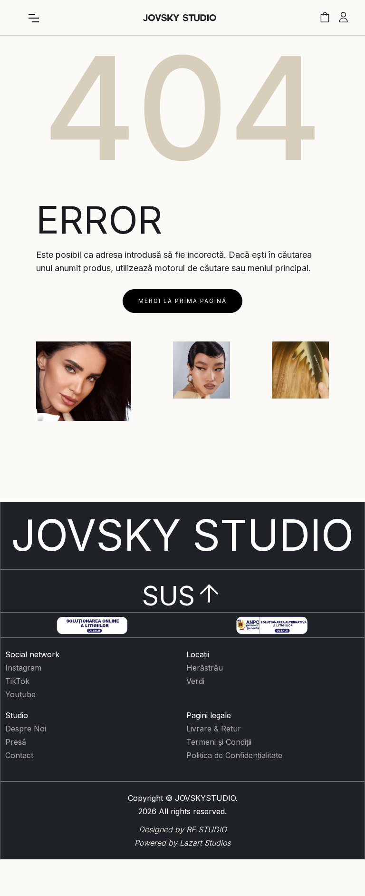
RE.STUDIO (206, 829)
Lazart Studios (205, 842)
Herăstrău (204, 667)
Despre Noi (25, 728)
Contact (19, 755)
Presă (15, 742)
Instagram (23, 667)
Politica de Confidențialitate (234, 755)
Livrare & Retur (213, 728)
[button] (34, 18)
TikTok (17, 681)
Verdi (195, 681)
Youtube (20, 694)
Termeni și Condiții (218, 742)
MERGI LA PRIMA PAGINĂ (182, 300)
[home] (179, 17)
